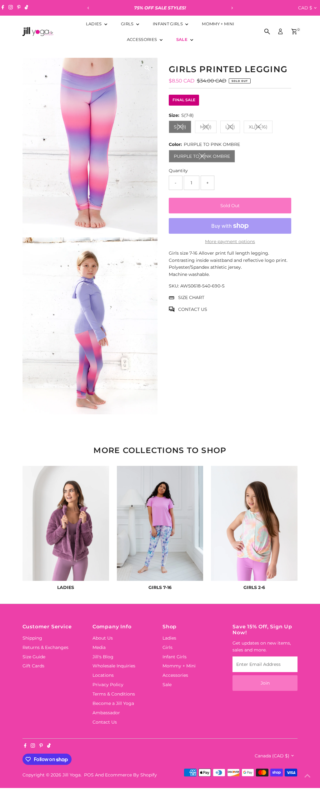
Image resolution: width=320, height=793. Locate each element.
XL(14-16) (260, 128)
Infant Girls (168, 23)
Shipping (32, 638)
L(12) (232, 128)
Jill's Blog (102, 657)
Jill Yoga (71, 775)
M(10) (208, 128)
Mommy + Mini (218, 23)
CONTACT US (192, 309)
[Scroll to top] (307, 776)
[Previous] (88, 8)
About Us (102, 638)
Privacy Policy (107, 684)
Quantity (178, 170)
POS (89, 775)
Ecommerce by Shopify (131, 775)
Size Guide (33, 657)
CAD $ (305, 8)
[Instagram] (10, 7)
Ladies (94, 23)
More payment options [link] (230, 241)
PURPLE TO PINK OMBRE (204, 157)
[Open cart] (294, 31)
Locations (103, 675)
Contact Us (104, 722)
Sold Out (230, 205)
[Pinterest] (19, 7)
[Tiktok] (26, 7)
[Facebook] (3, 7)
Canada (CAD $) (272, 756)
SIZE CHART (191, 297)
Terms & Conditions (113, 694)
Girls (128, 23)
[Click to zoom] (147, 68)
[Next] (232, 8)
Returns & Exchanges (45, 647)
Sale (182, 39)
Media (99, 647)
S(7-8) (182, 128)
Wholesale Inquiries (113, 666)
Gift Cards (33, 666)
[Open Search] (267, 31)
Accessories (142, 39)
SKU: (174, 286)
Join (265, 683)
